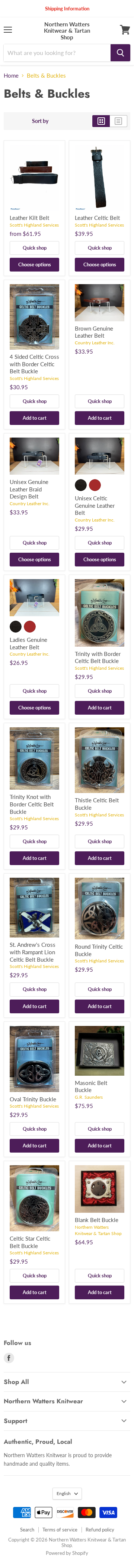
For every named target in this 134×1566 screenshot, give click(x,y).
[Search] (120, 52)
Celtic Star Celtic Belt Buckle (30, 1242)
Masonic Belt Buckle (91, 1086)
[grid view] (101, 121)
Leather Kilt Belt (29, 217)
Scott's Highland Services (34, 225)
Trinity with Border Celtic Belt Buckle (98, 657)
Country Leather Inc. (95, 342)
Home (11, 75)
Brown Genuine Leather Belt (94, 332)
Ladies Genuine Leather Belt (28, 643)
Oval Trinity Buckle (33, 1099)
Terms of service (59, 1530)
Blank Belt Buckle (96, 1219)
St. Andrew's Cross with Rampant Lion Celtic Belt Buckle (32, 951)
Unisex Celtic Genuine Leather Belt (95, 505)
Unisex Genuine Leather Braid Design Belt (29, 489)
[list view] (118, 121)
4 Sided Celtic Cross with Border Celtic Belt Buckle (34, 363)
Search (27, 1530)
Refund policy (100, 1530)
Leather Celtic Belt (97, 217)
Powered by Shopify (67, 1553)
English (64, 1493)
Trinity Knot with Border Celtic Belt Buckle (32, 804)
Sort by (40, 121)
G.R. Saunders (89, 1097)
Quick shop (35, 248)
